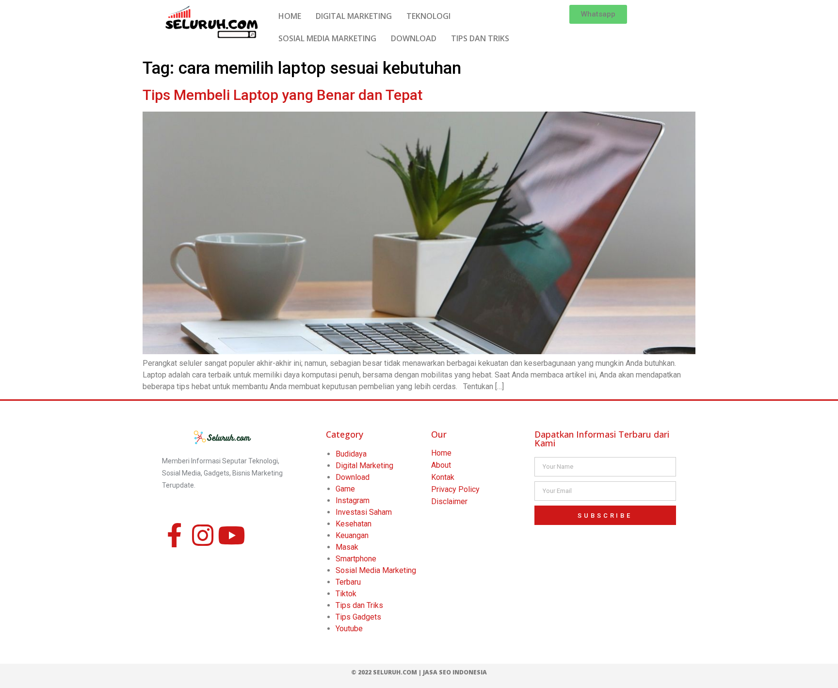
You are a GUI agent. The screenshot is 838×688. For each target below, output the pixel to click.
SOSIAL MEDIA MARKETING (327, 38)
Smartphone (356, 558)
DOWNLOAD (413, 38)
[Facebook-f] (174, 535)
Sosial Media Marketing (376, 570)
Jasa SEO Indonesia (455, 672)
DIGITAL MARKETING (354, 16)
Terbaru (348, 582)
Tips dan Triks (359, 605)
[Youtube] (231, 535)
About (441, 465)
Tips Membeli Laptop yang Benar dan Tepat (282, 94)
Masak (347, 547)
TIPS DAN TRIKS (480, 38)
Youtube (349, 628)
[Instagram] (203, 535)
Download (353, 477)
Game (345, 488)
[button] (598, 14)
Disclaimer (449, 501)
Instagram (353, 500)
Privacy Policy (455, 489)
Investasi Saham (364, 512)
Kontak (442, 477)
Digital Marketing (364, 465)
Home (441, 453)
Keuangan (352, 535)
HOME (289, 16)
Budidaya (351, 454)
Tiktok (346, 593)
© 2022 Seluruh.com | (387, 672)
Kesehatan (353, 523)
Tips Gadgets (358, 617)
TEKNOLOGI (428, 16)
